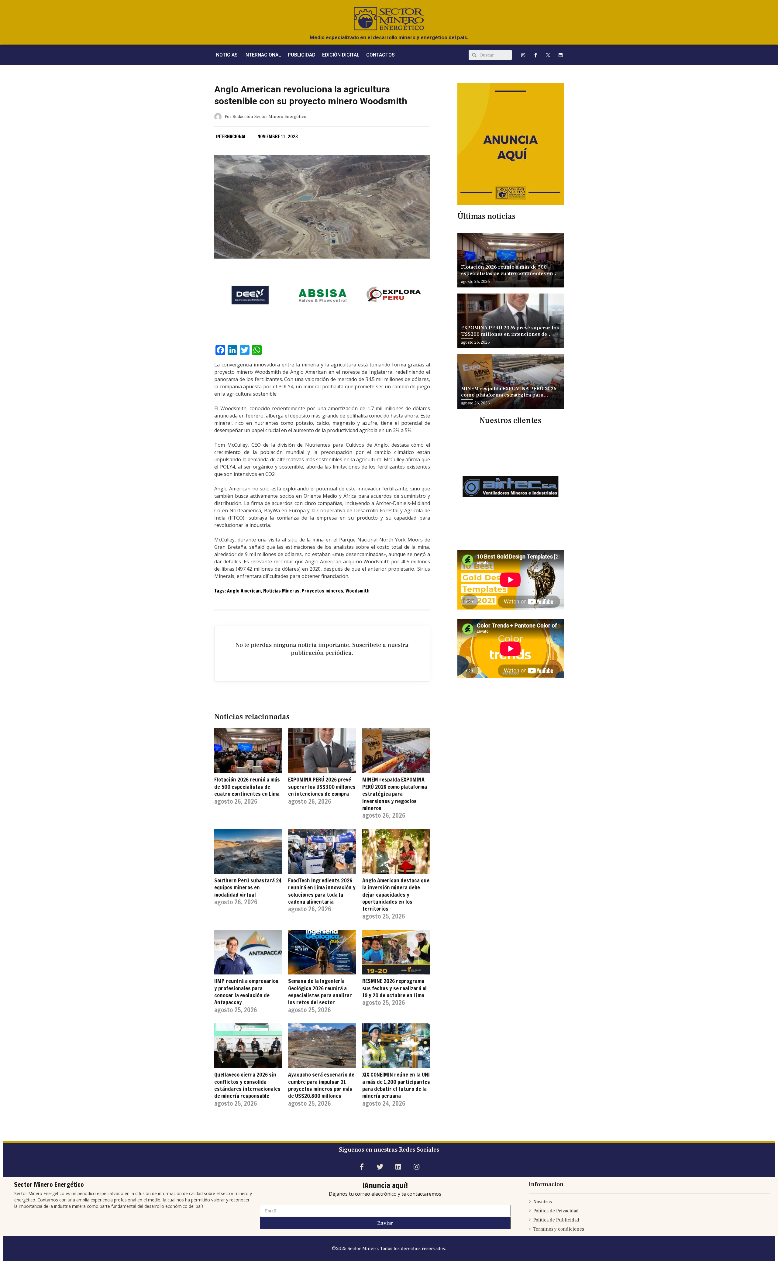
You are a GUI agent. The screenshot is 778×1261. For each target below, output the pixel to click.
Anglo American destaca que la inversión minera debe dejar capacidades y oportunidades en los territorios (395, 894)
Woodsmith (358, 590)
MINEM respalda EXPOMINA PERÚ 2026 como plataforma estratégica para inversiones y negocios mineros (394, 793)
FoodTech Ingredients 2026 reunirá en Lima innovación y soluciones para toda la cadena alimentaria (322, 890)
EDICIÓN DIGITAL (341, 55)
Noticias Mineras (281, 590)
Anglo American (244, 590)
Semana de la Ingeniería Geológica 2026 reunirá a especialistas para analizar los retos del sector (320, 991)
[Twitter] (379, 1166)
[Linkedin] (560, 55)
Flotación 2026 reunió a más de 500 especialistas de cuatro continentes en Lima (247, 786)
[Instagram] (523, 55)
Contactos (380, 55)
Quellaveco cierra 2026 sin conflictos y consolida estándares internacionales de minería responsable (247, 1085)
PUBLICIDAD (301, 55)
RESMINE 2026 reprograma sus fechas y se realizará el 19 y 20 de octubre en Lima (394, 988)
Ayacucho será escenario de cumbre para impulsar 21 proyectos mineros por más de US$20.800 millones (321, 1085)
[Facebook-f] (535, 55)
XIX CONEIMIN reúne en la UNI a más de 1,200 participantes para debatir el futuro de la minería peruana (396, 1085)
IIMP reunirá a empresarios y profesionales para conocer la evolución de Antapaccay (246, 991)
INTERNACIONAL (262, 55)
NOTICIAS (227, 55)
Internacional (231, 136)
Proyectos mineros (322, 590)
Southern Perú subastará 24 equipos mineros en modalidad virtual (247, 887)
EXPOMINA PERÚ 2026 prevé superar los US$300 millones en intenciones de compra (322, 786)
